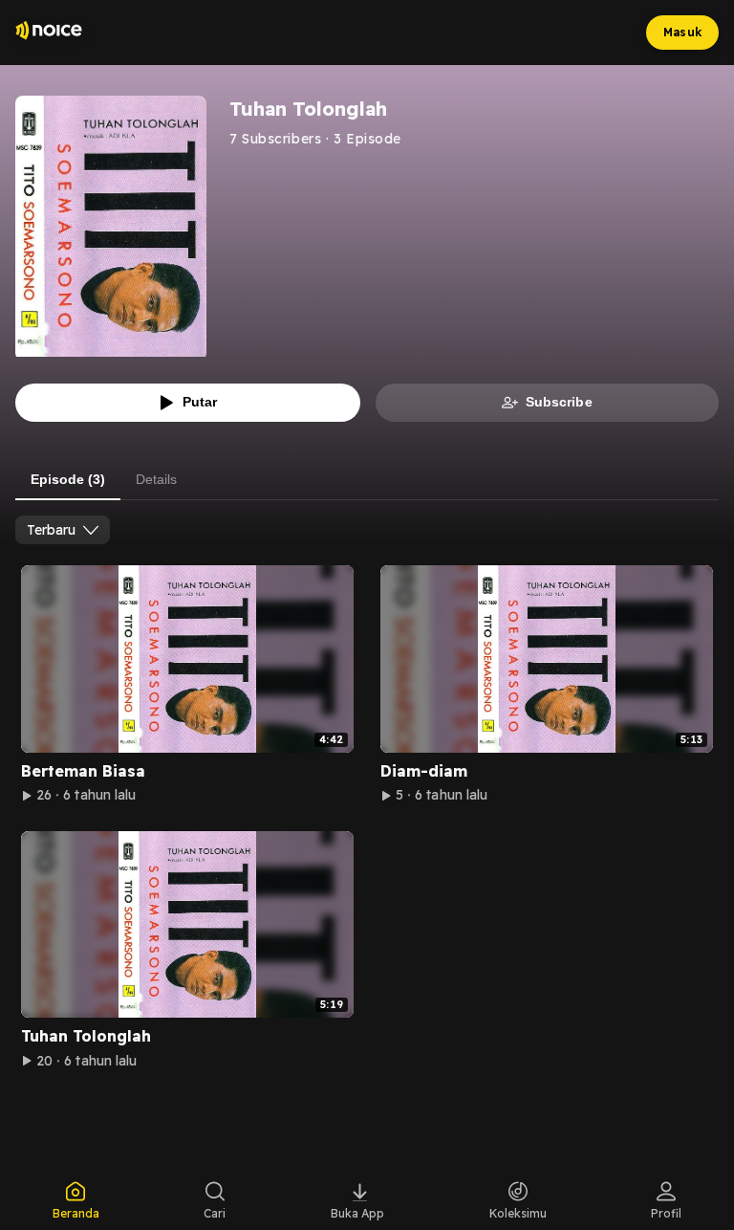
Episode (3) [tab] (68, 479)
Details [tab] (156, 479)
